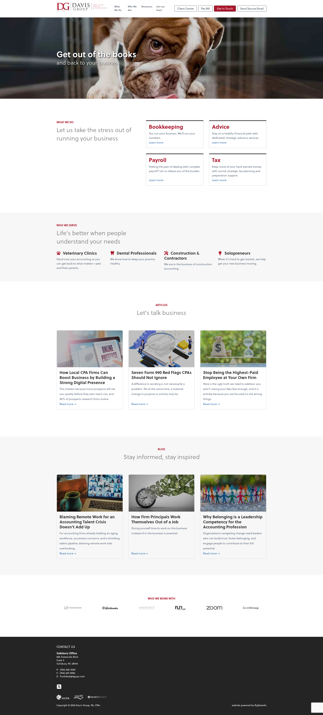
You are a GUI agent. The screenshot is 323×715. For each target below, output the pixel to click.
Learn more (169, 142)
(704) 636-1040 (67, 669)
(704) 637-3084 (67, 673)
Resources (146, 6)
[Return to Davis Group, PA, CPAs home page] (82, 8)
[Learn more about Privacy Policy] (97, 697)
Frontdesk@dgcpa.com (72, 676)
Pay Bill (205, 8)
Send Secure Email (252, 8)
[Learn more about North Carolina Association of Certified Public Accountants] (79, 697)
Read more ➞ (90, 404)
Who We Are (132, 8)
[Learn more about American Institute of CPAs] (63, 697)
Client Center (185, 8)
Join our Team (160, 8)
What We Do (117, 8)
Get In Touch (225, 8)
